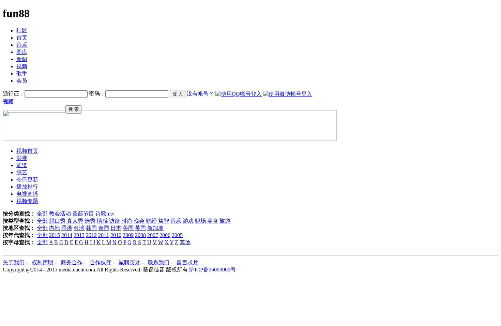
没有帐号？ (200, 94)
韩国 (91, 228)
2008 (140, 235)
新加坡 (155, 228)
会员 (21, 81)
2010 (115, 235)
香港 (66, 228)
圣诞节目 (83, 214)
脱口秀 (57, 221)
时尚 (126, 221)
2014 (66, 235)
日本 (115, 228)
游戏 (188, 221)
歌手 (21, 73)
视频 (21, 66)
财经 (151, 221)
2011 (103, 235)
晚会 (139, 221)
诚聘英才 (129, 262)
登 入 (177, 94)
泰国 (103, 228)
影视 (21, 158)
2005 (177, 235)
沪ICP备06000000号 (212, 269)
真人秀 (75, 221)
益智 (163, 221)
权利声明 (43, 262)
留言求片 (187, 262)
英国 (140, 228)
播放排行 (27, 187)
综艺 (21, 172)
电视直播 (27, 194)
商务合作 (71, 262)
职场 (200, 221)
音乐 (21, 45)
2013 (79, 235)
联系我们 (158, 262)
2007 (152, 235)
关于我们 (14, 262)
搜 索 (74, 109)
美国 (128, 228)
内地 (54, 228)
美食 (212, 221)
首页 (21, 38)
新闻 (21, 59)
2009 (128, 235)
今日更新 (27, 179)
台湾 (79, 228)
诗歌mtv (105, 214)
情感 (102, 221)
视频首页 (27, 151)
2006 (165, 235)
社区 (21, 30)
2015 (54, 235)
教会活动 (60, 214)
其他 (185, 242)
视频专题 (27, 201)
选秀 (90, 221)
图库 (21, 52)
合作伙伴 (100, 262)
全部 (42, 214)
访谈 (114, 221)
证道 (21, 165)
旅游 (224, 221)
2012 (91, 235)
